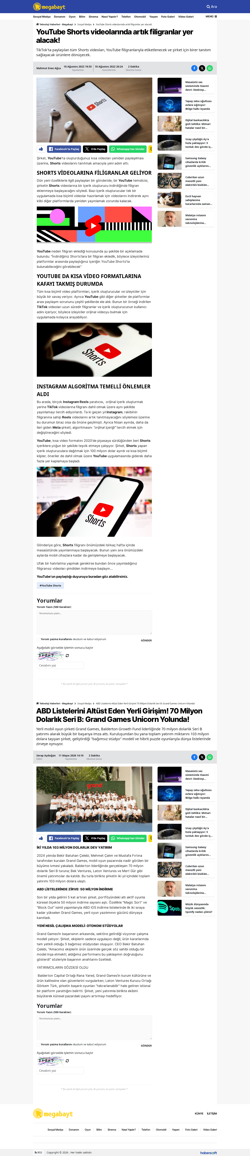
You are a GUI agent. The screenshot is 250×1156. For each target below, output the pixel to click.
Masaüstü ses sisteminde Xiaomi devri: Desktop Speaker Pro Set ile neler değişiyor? (197, 86)
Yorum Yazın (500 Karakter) (54, 607)
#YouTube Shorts (50, 585)
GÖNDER (146, 640)
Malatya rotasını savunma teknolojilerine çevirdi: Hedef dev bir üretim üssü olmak (198, 219)
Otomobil (140, 16)
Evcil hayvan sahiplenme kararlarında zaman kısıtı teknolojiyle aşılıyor (197, 200)
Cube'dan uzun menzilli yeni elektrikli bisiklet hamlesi (196, 181)
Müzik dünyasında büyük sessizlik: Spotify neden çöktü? (198, 908)
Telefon (126, 16)
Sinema (93, 16)
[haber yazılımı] (208, 1152)
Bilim (82, 16)
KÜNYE (199, 1113)
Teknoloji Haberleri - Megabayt (56, 24)
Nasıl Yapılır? (110, 16)
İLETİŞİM (212, 1113)
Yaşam (153, 16)
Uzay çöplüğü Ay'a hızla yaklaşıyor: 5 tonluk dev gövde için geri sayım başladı (199, 143)
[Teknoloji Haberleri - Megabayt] (53, 1113)
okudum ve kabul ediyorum (73, 639)
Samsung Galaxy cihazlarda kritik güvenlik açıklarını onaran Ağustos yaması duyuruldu (197, 162)
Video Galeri (186, 16)
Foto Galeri (168, 16)
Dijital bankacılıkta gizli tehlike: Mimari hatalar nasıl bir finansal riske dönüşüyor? (197, 124)
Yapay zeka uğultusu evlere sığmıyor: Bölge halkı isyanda (198, 104)
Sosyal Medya (42, 16)
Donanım (59, 16)
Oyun (72, 16)
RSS (39, 1152)
